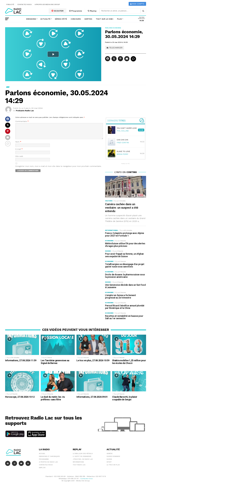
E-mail (19, 149)
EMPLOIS (42, 467)
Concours (76, 19)
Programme (76, 11)
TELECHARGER (115, 48)
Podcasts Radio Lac (25, 111)
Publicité (10, 4)
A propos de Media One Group (47, 4)
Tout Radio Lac (79, 465)
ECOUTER (59, 11)
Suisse (109, 459)
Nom (18, 142)
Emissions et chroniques (49, 456)
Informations (78, 462)
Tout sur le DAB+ (104, 19)
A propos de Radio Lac (48, 462)
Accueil (42, 453)
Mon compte (137, 4)
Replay (93, 11)
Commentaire (22, 121)
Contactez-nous (24, 4)
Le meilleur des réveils (83, 453)
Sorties (88, 19)
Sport (109, 462)
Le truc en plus (113, 465)
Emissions (31, 19)
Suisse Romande (113, 456)
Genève (109, 453)
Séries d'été (61, 19)
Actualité (45, 19)
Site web (19, 156)
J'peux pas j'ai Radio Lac (83, 459)
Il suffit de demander (82, 456)
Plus (119, 19)
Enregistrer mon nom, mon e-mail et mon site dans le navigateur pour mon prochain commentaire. (58, 166)
